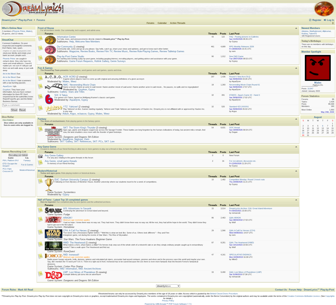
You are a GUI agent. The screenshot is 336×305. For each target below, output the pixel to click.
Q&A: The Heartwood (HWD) (241, 242)
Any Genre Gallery (54, 155)
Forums (41, 20)
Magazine (74, 51)
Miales (66, 81)
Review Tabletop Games (172, 51)
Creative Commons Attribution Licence (303, 296)
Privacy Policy (168, 301)
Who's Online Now (12, 28)
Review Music (121, 51)
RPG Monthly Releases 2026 (241, 46)
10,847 (310, 88)
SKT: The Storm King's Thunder (79, 127)
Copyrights (330, 296)
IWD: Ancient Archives (89, 268)
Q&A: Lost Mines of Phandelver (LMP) (245, 272)
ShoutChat (7, 39)
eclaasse (81, 113)
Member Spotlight (311, 51)
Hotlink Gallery (101, 61)
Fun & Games (27, 165)
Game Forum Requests (81, 61)
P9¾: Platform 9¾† (11, 160)
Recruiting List (15, 155)
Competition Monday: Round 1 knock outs (247, 179)
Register (316, 20)
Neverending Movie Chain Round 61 (244, 85)
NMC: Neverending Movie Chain (79, 84)
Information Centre (66, 37)
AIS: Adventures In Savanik (77, 208)
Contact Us (281, 289)
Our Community (65, 46)
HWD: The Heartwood (74, 242)
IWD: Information (68, 268)
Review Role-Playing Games (143, 51)
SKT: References (82, 141)
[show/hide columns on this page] (333, 23)
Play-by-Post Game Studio (70, 56)
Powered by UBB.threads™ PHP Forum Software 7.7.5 (168, 304)
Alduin (65, 113)
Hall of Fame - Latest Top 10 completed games (63, 199)
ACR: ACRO (69, 76)
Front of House (46, 28)
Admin (24, 155)
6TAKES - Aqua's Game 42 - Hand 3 (244, 95)
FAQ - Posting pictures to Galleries (244, 37)
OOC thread (234, 128)
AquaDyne (74, 100)
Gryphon (82, 89)
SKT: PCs (98, 141)
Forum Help (295, 289)
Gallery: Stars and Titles (72, 91)
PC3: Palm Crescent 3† (8, 170)
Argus (73, 113)
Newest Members (311, 28)
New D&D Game (236, 56)
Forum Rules (9, 289)
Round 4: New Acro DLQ (239, 77)
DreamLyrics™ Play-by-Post (17, 20)
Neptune (78, 139)
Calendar (162, 23)
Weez (73, 81)
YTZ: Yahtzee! (70, 106)
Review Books (87, 51)
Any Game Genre (47, 146)
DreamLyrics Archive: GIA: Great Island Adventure (250, 208)
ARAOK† (67, 217)
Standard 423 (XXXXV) (239, 107)
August (318, 117)
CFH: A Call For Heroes (75, 230)
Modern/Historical (27, 170)
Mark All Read (25, 289)
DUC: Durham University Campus (71, 179)
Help (71, 41)
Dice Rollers (8, 120)
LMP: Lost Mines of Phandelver (79, 272)
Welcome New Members (87, 41)
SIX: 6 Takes (61, 95)
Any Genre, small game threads (61, 161)
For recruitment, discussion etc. (242, 161)
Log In (330, 20)
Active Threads (177, 23)
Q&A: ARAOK (235, 218)
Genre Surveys (118, 61)
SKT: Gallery (66, 141)
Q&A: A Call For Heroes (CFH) (242, 230)
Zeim (86, 139)
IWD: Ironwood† (71, 254)
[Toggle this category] (296, 28)
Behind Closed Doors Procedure (224, 294)
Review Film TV (104, 51)
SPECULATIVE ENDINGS (240, 255)
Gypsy (91, 89)
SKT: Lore (109, 141)
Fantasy (27, 160)
